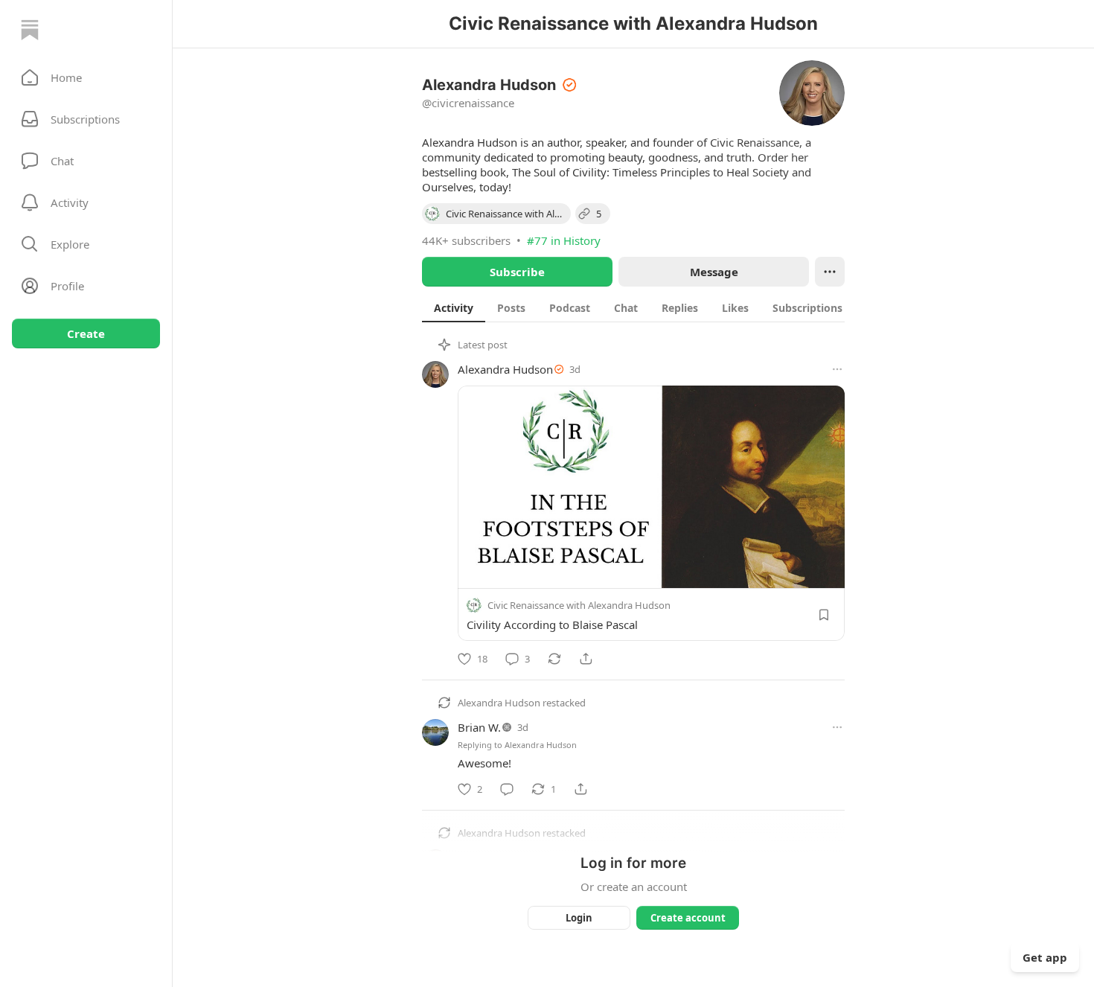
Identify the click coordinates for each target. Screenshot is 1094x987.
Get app (1045, 957)
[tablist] (646, 307)
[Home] (30, 30)
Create (86, 333)
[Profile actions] (830, 272)
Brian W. (479, 727)
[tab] (453, 307)
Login (579, 917)
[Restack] (554, 659)
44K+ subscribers (466, 240)
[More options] (837, 369)
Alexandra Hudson (505, 369)
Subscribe (517, 271)
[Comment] (506, 789)
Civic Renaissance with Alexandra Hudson (579, 605)
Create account (688, 917)
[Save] (824, 615)
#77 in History (564, 240)
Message (714, 271)
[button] (86, 77)
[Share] (585, 659)
